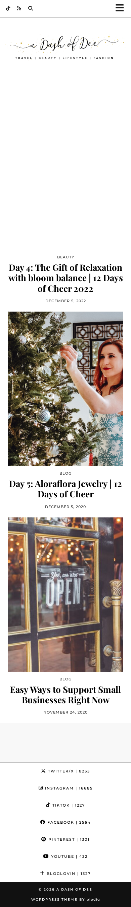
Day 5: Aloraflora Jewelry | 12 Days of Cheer (65, 488)
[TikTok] (8, 8)
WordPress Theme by (65, 899)
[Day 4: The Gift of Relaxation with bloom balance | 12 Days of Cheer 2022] (65, 172)
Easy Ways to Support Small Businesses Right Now (65, 694)
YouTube (68, 856)
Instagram (68, 788)
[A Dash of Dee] (65, 47)
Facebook (68, 822)
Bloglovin (68, 873)
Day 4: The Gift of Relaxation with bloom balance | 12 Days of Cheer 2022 (65, 278)
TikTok (68, 805)
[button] (122, 8)
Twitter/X (68, 771)
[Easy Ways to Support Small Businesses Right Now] (65, 594)
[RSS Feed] (19, 8)
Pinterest (68, 839)
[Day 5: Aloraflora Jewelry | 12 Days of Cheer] (65, 389)
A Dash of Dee (74, 889)
